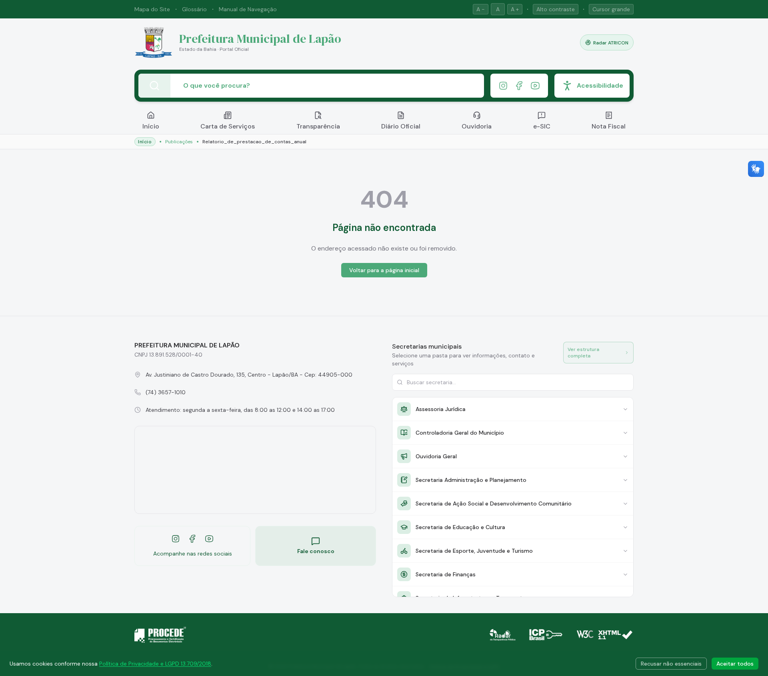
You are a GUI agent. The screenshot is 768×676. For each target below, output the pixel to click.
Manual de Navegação (248, 9)
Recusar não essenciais (671, 663)
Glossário (194, 9)
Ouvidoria (477, 126)
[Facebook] (519, 85)
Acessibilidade (600, 85)
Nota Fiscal (609, 126)
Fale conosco (315, 551)
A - (480, 9)
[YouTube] (535, 85)
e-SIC (541, 126)
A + (515, 9)
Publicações (179, 141)
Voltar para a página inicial (384, 270)
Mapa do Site (152, 9)
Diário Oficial (400, 126)
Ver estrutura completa (583, 352)
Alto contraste (555, 9)
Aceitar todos (735, 663)
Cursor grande (611, 9)
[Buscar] (154, 86)
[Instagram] (503, 85)
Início (150, 126)
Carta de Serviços (227, 126)
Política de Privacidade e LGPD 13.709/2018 (155, 663)
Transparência (318, 126)
